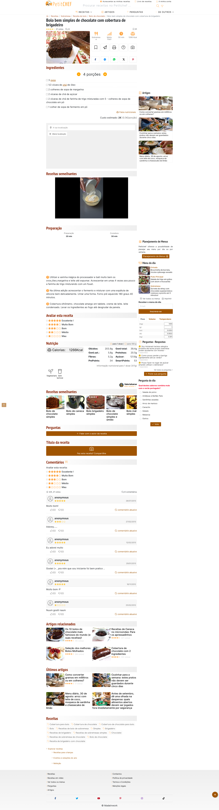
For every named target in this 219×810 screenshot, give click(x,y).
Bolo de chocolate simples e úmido (112, 415)
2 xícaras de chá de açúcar (62, 94)
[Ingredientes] (4, 405)
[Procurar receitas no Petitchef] (157, 5)
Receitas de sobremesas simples (91, 733)
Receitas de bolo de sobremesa (74, 728)
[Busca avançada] (162, 6)
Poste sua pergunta (156, 374)
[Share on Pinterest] (133, 59)
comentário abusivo (127, 510)
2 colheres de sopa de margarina (66, 89)
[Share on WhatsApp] (114, 59)
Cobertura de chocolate (85, 724)
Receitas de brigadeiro (60, 733)
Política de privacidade (122, 778)
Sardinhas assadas (150, 400)
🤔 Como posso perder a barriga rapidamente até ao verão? (153, 357)
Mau (63, 336)
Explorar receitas (55, 749)
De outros (164, 12)
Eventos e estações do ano (65, 758)
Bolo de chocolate (98, 737)
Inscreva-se (156, 311)
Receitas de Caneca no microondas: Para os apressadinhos (123, 632)
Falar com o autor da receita (93, 433)
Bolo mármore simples (134, 412)
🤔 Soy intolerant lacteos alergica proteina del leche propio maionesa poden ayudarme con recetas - (154, 348)
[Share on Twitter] (124, 59)
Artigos (109, 12)
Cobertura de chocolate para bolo (117, 724)
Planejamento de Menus (154, 256)
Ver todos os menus (151, 298)
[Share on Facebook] (95, 59)
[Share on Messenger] (105, 59)
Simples (97, 728)
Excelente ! (67, 320)
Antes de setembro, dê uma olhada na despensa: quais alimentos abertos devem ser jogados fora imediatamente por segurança (113, 700)
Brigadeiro (110, 728)
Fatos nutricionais (127, 112)
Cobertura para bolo (59, 724)
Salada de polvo (149, 392)
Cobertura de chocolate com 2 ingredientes (121, 651)
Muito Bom (67, 324)
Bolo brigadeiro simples (95, 412)
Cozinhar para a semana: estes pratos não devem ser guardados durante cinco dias (123, 680)
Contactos (117, 774)
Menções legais (119, 786)
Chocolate (116, 733)
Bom (64, 328)
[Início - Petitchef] (47, 16)
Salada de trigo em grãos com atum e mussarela (161, 280)
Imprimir (168, 298)
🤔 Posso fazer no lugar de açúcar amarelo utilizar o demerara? (153, 364)
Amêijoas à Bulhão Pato (152, 396)
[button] (49, 47)
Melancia (146, 415)
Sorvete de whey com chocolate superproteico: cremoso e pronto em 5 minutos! (162, 292)
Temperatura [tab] (165, 319)
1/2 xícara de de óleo (61, 84)
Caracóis (146, 407)
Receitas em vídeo (55, 778)
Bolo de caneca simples (75, 412)
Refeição (57, 763)
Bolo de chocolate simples (52, 414)
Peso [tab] (143, 319)
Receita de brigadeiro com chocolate (67, 741)
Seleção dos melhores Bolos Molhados (78, 649)
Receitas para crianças (63, 752)
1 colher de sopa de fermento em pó (67, 107)
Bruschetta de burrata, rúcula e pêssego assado (161, 271)
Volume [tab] (152, 319)
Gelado (145, 411)
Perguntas (136, 12)
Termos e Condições (121, 782)
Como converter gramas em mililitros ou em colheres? (76, 677)
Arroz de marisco (149, 403)
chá (65, 84)
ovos (53, 80)
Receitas (83, 12)
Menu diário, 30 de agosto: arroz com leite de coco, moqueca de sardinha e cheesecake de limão (68, 700)
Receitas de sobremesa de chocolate (67, 737)
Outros (145, 418)
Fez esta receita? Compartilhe (91, 453)
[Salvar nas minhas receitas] (96, 47)
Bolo (52, 728)
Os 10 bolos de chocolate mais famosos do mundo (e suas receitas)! (77, 633)
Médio (65, 332)
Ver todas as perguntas (162, 370)
